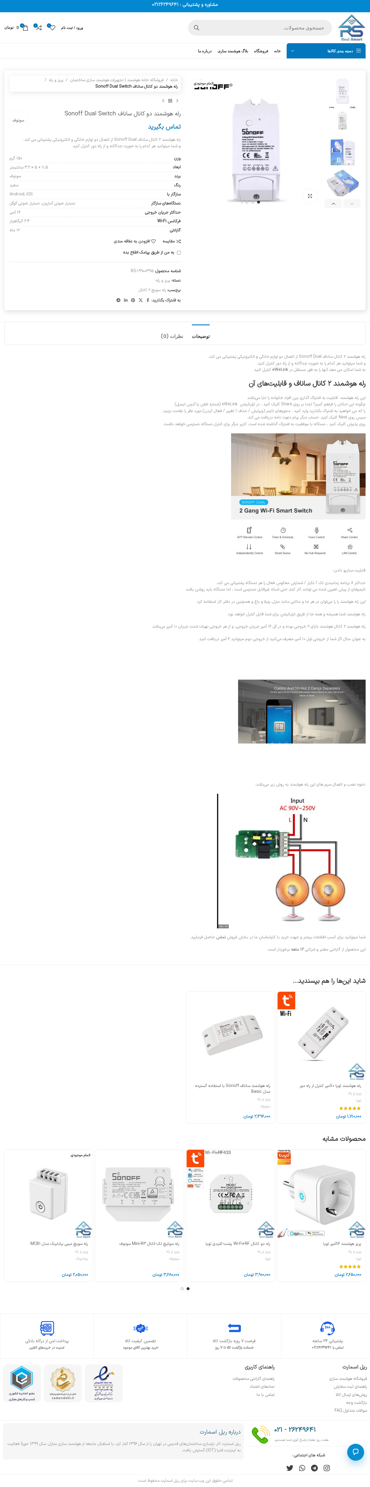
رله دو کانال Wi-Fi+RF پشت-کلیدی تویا (238, 1244)
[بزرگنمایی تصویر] (310, 196)
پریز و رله (56, 80)
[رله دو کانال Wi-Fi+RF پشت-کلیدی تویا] (231, 1194)
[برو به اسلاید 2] (252, 202)
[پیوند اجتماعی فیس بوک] (148, 300)
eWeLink (280, 370)
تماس (221, 937)
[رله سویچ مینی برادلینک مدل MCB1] (48, 1194)
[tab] (201, 333)
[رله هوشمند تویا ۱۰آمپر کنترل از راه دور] (322, 1036)
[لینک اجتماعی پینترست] (133, 300)
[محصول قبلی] (177, 101)
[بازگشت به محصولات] (170, 101)
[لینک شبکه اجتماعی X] (140, 300)
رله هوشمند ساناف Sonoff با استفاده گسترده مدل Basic (232, 1089)
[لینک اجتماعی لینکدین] (125, 300)
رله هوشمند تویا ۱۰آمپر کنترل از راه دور (330, 1086)
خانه (174, 80)
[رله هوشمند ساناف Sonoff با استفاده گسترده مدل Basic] (231, 1036)
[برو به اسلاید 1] (258, 202)
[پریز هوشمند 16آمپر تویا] (322, 1194)
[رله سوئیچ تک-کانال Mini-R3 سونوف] (139, 1194)
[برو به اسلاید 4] (241, 202)
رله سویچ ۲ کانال (152, 290)
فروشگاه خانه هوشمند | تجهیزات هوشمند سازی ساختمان (117, 80)
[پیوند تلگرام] (118, 300)
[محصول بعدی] (163, 101)
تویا (358, 1101)
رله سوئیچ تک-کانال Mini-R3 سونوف (149, 1244)
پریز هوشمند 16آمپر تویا (342, 1244)
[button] (352, 203)
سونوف (18, 120)
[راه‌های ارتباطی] (355, 1452)
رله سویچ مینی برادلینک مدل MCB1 (59, 1244)
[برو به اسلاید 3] (246, 202)
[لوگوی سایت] (352, 27)
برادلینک (82, 1259)
